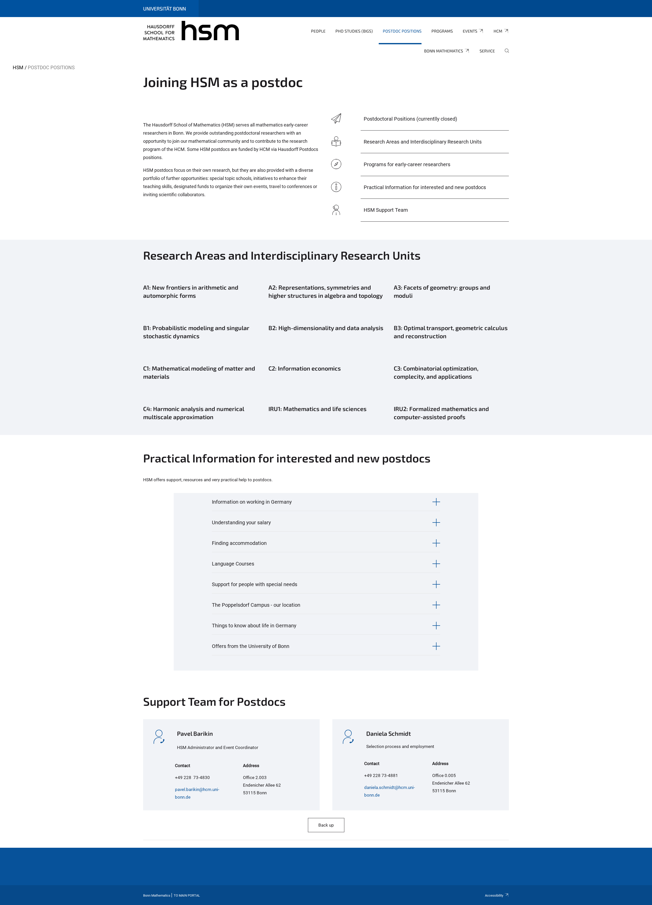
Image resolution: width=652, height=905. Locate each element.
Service (487, 50)
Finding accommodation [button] (239, 543)
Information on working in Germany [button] (252, 502)
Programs (442, 31)
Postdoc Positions (402, 31)
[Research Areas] (326, 293)
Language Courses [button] (233, 564)
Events (470, 31)
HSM (18, 67)
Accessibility (494, 895)
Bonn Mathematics (443, 50)
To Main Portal (187, 895)
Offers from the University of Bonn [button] (250, 646)
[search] (505, 54)
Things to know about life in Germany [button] (254, 626)
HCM (498, 31)
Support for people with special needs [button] (254, 584)
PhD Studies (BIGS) (354, 31)
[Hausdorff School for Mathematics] (191, 30)
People (318, 31)
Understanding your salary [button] (241, 522)
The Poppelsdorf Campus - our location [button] (256, 605)
